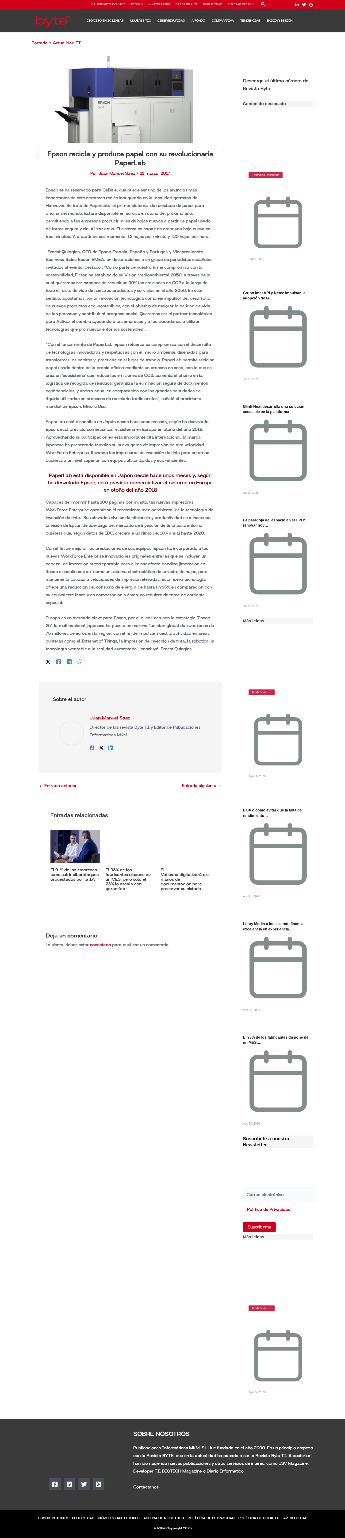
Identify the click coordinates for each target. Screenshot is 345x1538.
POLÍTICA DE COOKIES (259, 1518)
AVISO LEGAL (295, 1518)
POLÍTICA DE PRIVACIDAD (211, 1518)
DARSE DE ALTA (187, 4)
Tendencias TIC (262, 692)
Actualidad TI (67, 43)
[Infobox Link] (278, 84)
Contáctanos (146, 1487)
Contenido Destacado (266, 175)
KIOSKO (137, 4)
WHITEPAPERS (159, 4)
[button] (263, 5)
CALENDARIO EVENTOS (109, 4)
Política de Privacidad (269, 1209)
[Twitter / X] (48, 661)
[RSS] (98, 1484)
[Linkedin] (69, 661)
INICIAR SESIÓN (241, 4)
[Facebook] (58, 661)
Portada (40, 43)
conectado (100, 944)
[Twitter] (304, 5)
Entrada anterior (58, 785)
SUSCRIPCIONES (53, 1518)
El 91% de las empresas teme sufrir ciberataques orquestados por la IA (74, 875)
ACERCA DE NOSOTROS (163, 1518)
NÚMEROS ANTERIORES (119, 1518)
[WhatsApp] (79, 661)
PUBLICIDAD (212, 4)
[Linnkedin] (297, 5)
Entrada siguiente (201, 785)
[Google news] (311, 5)
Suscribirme (259, 1227)
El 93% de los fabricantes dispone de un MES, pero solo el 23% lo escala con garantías (128, 879)
